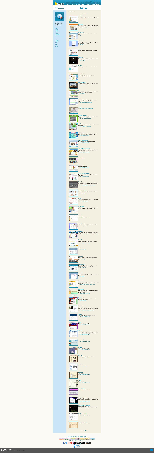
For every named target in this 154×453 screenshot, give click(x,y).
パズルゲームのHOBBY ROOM (83, 173)
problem (84, 18)
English (70, 440)
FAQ (56, 43)
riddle (86, 18)
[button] (77, 446)
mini (86, 118)
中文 (79, 440)
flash (85, 126)
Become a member (61, 8)
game (80, 76)
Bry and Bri (80, 355)
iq (84, 192)
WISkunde (80, 330)
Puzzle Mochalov (81, 289)
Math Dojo (80, 347)
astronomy (86, 108)
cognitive (83, 192)
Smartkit (79, 198)
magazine (84, 135)
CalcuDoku (77, 439)
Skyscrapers (88, 439)
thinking (89, 108)
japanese (88, 142)
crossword (83, 167)
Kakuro (82, 438)
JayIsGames (80, 123)
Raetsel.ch (80, 181)
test (85, 192)
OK (151, 449)
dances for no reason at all (82, 397)
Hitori (93, 439)
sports (80, 142)
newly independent (81, 388)
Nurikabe (61, 439)
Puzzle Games (80, 156)
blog (80, 108)
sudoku (82, 44)
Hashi (72, 438)
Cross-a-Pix (67, 438)
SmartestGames (81, 214)
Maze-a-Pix (82, 439)
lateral (88, 76)
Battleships (92, 438)
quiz (88, 102)
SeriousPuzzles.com (81, 223)
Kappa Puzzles (80, 231)
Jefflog (79, 380)
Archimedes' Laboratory (82, 115)
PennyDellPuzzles (81, 165)
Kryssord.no (80, 239)
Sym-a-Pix (86, 438)
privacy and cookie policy (20, 450)
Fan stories (57, 40)
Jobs (82, 436)
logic (82, 18)
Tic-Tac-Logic (62, 438)
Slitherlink (77, 438)
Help (56, 44)
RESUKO (80, 65)
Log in (57, 7)
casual (82, 93)
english (88, 176)
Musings (79, 322)
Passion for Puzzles (81, 272)
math (88, 167)
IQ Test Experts (81, 206)
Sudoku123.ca (80, 57)
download (90, 102)
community (94, 284)
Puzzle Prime (80, 24)
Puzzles (57, 30)
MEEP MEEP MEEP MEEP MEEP (84, 405)
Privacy (57, 46)
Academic (57, 33)
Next (85, 13)
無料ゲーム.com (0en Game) (83, 140)
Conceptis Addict (81, 264)
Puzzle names (57, 41)
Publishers (85, 436)
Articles (57, 39)
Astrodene (80, 107)
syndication (91, 108)
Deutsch (73, 440)
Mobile (81, 436)
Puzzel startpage (81, 32)
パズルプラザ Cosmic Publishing (84, 148)
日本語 (76, 440)
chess (84, 142)
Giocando (80, 314)
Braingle (79, 98)
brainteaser (83, 27)
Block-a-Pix (66, 439)
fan (89, 316)
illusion (85, 118)
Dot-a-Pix (71, 439)
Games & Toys (57, 31)
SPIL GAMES (80, 256)
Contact (57, 45)
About (68, 436)
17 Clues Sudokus (81, 40)
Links (56, 42)
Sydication (57, 29)
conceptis (87, 316)
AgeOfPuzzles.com (81, 281)
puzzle (80, 18)
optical (82, 118)
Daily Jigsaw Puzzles (81, 82)
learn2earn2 (80, 372)
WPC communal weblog (82, 421)
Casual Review (80, 297)
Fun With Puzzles (81, 16)
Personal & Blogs (58, 34)
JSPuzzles (80, 49)
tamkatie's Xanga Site (82, 339)
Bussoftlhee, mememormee (82, 413)
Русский (81, 440)
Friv (79, 90)
